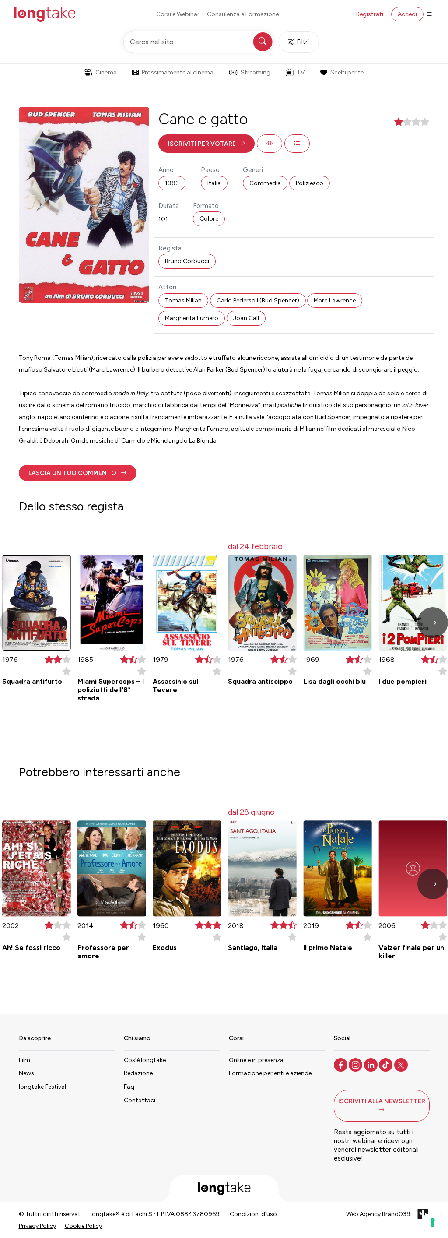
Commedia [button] (265, 183)
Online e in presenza (256, 1060)
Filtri (303, 42)
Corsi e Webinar (178, 14)
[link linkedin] (371, 1064)
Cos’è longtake (145, 1060)
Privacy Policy (37, 1226)
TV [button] (301, 72)
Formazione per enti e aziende (270, 1073)
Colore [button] (209, 218)
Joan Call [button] (246, 318)
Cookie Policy (83, 1226)
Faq (129, 1086)
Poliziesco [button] (309, 183)
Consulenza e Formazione (243, 14)
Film (24, 1060)
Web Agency (363, 1214)
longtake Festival (42, 1086)
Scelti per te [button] (347, 72)
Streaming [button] (255, 72)
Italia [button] (214, 183)
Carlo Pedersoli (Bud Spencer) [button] (258, 300)
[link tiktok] (386, 1064)
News (26, 1073)
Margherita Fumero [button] (191, 318)
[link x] (402, 1064)
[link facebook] (341, 1064)
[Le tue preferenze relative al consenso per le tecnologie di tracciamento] (432, 1222)
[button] (206, 143)
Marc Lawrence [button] (335, 300)
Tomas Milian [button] (183, 300)
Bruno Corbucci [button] (187, 261)
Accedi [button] (407, 14)
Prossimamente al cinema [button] (178, 72)
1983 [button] (172, 183)
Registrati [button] (369, 14)
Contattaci (139, 1100)
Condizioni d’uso (253, 1214)
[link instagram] (356, 1064)
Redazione (138, 1073)
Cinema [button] (106, 72)
